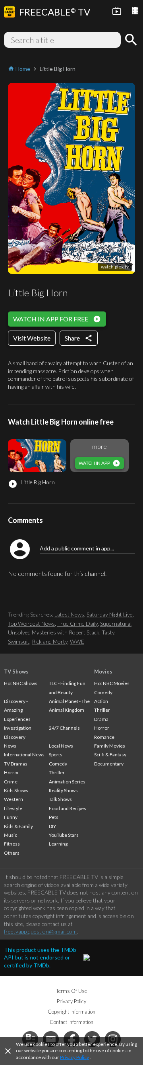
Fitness (12, 844)
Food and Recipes (67, 808)
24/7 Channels (64, 728)
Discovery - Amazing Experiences (17, 710)
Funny (10, 817)
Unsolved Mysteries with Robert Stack (53, 632)
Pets (53, 817)
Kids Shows (16, 790)
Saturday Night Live (110, 614)
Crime (10, 782)
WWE (77, 641)
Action (101, 701)
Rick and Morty (50, 641)
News (10, 746)
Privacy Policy (74, 1057)
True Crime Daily (77, 623)
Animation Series (67, 782)
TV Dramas (15, 764)
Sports (55, 755)
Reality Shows (63, 790)
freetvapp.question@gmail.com (40, 931)
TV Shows (16, 671)
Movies (103, 671)
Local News (61, 746)
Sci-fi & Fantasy (110, 755)
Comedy (58, 764)
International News (24, 755)
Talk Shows (60, 799)
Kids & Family (18, 826)
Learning (58, 844)
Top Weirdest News (31, 623)
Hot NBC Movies (111, 683)
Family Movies (109, 746)
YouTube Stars (64, 835)
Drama (101, 719)
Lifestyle (13, 808)
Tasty (108, 632)
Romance (104, 737)
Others (11, 853)
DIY (52, 826)
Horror (11, 772)
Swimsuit (18, 641)
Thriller (57, 772)
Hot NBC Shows (20, 683)
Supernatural (115, 623)
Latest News (69, 614)
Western (13, 799)
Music (10, 835)
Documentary (109, 764)
